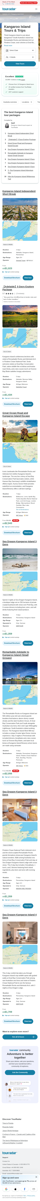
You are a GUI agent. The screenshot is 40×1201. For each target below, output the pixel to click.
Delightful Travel (21, 387)
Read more (8, 45)
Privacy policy (31, 1195)
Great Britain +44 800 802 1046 (12, 1167)
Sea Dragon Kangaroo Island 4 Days (21, 163)
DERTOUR (19, 626)
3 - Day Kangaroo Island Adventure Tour (20, 172)
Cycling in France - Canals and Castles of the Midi (18, 1136)
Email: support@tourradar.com (12, 1173)
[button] (20, 272)
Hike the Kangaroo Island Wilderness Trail (21, 178)
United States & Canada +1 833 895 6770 (16, 1164)
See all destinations (22, 509)
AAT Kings (19, 515)
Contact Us (6, 1161)
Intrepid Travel (20, 260)
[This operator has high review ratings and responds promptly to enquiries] (26, 515)
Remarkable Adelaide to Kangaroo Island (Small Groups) (20, 154)
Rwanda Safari (7, 1127)
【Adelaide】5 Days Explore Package (22, 139)
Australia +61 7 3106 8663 (11, 1170)
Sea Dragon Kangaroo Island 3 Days (21, 149)
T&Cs (25, 1195)
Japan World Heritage (10, 1131)
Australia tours (6, 14)
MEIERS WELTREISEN (23, 888)
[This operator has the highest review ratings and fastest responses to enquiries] (30, 260)
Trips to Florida (7, 1123)
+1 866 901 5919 (9, 4)
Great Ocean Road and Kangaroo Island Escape (20, 144)
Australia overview (10, 102)
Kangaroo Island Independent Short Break (21, 135)
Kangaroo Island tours (17, 14)
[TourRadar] (9, 9)
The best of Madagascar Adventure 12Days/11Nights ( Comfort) (15, 1142)
